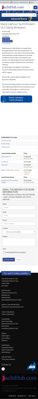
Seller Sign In (32, 396)
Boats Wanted (6, 352)
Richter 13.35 (5, 170)
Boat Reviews (6, 345)
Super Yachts (6, 283)
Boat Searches (6, 290)
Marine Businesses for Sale (10, 323)
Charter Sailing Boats (8, 312)
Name (4, 204)
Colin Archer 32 (6, 157)
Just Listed (5, 286)
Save (4, 249)
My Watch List (6, 295)
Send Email (9, 260)
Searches (15, 2)
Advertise (4, 340)
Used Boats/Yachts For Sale (10, 281)
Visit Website (6, 43)
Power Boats (5, 144)
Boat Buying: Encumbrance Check (11, 300)
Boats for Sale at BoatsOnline (10, 304)
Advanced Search (19, 19)
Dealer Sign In (6, 336)
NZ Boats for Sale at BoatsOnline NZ (12, 307)
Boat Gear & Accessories (9, 293)
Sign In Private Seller (8, 350)
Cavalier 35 (4, 162)
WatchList (25, 2)
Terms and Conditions (8, 359)
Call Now (6, 38)
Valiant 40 (4, 165)
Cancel (18, 260)
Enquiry (5, 236)
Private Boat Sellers (7, 347)
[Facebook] (3, 369)
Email (4, 212)
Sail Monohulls (6, 141)
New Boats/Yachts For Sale (10, 278)
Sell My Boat (5, 2)
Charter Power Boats (8, 314)
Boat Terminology (7, 321)
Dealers (4, 333)
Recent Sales (5, 147)
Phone (5, 220)
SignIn (29, 2)
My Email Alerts (6, 297)
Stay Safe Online (6, 357)
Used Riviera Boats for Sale (10, 328)
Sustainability (6, 319)
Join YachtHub (6, 338)
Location (5, 228)
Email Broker (8, 41)
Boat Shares (5, 326)
